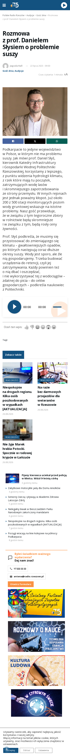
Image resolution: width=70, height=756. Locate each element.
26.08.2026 (8, 413)
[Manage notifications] (6, 749)
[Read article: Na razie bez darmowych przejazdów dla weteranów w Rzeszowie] (52, 373)
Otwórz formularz (20, 584)
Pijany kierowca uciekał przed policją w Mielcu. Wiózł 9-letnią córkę (44, 477)
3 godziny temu (29, 482)
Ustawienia (43, 750)
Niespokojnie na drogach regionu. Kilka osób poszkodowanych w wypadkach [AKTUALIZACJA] (17, 398)
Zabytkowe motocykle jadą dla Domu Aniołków (34, 488)
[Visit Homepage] (14, 5)
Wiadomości (11, 380)
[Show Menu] (4, 5)
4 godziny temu (16, 491)
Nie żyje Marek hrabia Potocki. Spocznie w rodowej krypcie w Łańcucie (17, 450)
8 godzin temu (16, 540)
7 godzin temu (16, 528)
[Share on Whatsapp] (56, 141)
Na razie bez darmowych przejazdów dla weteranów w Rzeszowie (49, 396)
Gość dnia (8, 70)
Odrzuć (26, 750)
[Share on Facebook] (13, 141)
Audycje (19, 70)
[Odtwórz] (14, 307)
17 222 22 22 (20, 568)
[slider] (57, 307)
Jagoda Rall (16, 65)
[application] (35, 307)
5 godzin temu (16, 503)
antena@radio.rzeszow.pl (29, 576)
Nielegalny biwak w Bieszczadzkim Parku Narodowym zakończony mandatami (30, 510)
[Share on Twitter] (35, 141)
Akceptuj (11, 750)
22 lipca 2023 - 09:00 (40, 65)
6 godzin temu (16, 515)
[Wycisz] (50, 307)
